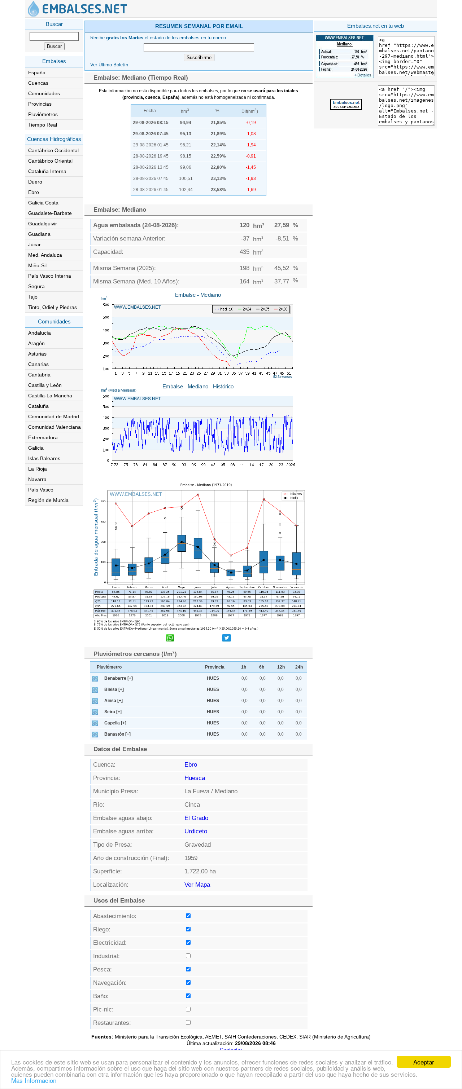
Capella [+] (115, 723)
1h (243, 667)
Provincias (40, 104)
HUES (213, 678)
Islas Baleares (44, 458)
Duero (35, 182)
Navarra (37, 479)
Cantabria (39, 375)
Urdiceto (195, 831)
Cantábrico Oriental (50, 161)
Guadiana (39, 234)
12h (281, 667)
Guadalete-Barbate (50, 213)
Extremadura (43, 437)
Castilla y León (45, 385)
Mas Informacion (33, 1080)
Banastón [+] (117, 734)
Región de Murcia (48, 500)
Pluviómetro (109, 667)
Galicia (36, 448)
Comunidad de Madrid (53, 416)
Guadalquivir (42, 223)
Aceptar (423, 1061)
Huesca (194, 778)
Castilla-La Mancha (50, 395)
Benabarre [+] (118, 678)
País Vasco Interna (49, 276)
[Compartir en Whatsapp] (170, 638)
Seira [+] (113, 711)
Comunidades (44, 93)
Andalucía (39, 333)
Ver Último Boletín (109, 64)
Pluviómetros (43, 114)
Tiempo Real (42, 125)
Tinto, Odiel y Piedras (52, 307)
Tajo (33, 297)
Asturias (37, 354)
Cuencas (38, 83)
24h (299, 667)
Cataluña (38, 406)
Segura (36, 286)
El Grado (196, 818)
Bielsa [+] (114, 689)
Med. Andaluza (45, 255)
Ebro (33, 192)
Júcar (34, 244)
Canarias (38, 364)
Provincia (215, 667)
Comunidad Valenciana (54, 427)
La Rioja (37, 469)
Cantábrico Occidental (53, 150)
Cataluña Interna (47, 171)
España (36, 72)
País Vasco (40, 490)
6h (261, 667)
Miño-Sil (37, 265)
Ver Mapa (197, 884)
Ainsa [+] (113, 700)
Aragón (36, 343)
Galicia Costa (43, 203)
